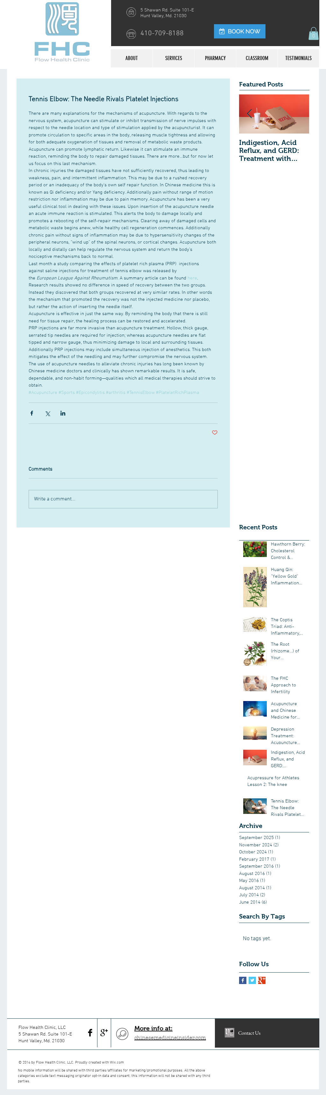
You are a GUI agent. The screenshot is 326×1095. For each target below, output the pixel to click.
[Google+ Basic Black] (104, 1032)
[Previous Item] (249, 114)
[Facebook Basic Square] (242, 980)
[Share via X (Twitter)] (47, 413)
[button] (313, 33)
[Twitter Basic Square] (252, 980)
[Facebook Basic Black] (90, 1032)
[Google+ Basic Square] (262, 980)
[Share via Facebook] (32, 413)
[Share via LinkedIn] (63, 413)
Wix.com (117, 1062)
